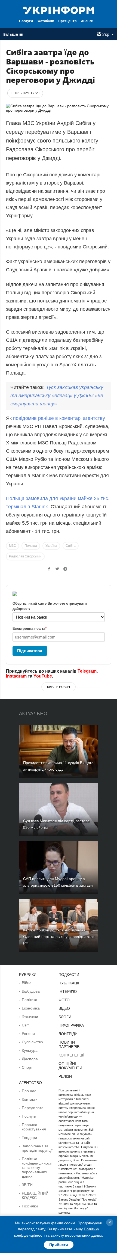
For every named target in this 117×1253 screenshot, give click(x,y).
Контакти (30, 1099)
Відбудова (31, 991)
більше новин (58, 686)
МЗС (12, 546)
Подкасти (69, 974)
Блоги (65, 1017)
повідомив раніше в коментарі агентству (59, 418)
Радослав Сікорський (25, 556)
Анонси (87, 21)
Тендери (29, 1137)
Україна (51, 546)
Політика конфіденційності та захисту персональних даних (37, 1167)
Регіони (28, 1033)
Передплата (33, 1108)
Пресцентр (67, 21)
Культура (30, 1050)
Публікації (69, 983)
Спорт (27, 1067)
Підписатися (29, 650)
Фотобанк (46, 21)
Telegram (87, 671)
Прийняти (58, 1245)
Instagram (16, 676)
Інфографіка (71, 1025)
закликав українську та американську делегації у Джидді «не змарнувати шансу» (56, 395)
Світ (25, 1025)
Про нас (29, 1091)
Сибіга (71, 546)
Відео (64, 1008)
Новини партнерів (69, 1044)
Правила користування (34, 1127)
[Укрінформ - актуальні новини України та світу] (58, 10)
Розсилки (30, 1206)
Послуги (26, 21)
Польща (30, 546)
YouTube (42, 676)
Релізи (65, 1076)
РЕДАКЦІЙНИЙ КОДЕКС (35, 1195)
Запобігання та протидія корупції (37, 1148)
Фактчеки (30, 1016)
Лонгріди (68, 1034)
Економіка (31, 1008)
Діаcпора (30, 1059)
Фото (64, 1000)
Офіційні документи (70, 1065)
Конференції (71, 1055)
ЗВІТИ (27, 1185)
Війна (27, 983)
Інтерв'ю (68, 991)
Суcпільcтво (32, 1042)
